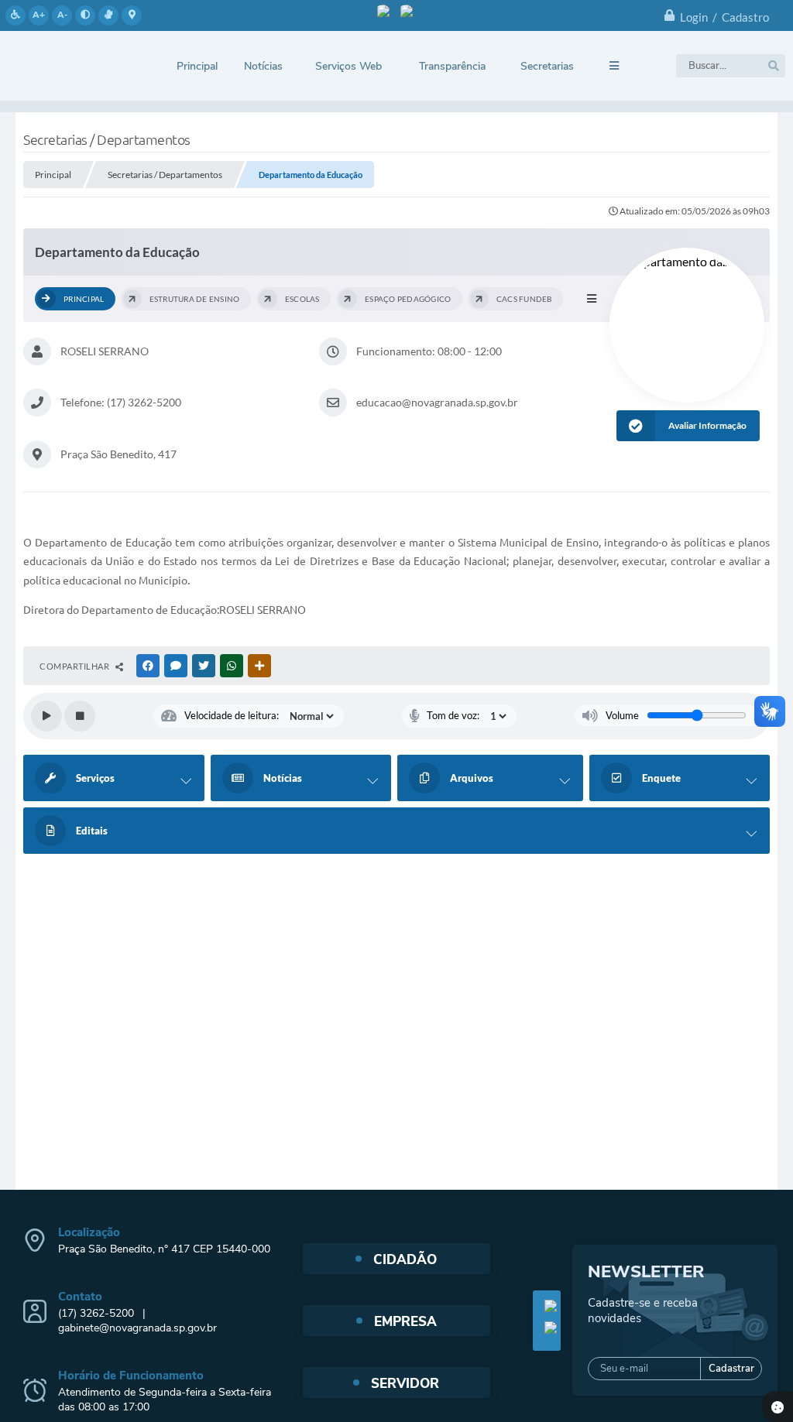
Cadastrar (731, 1369)
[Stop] (79, 716)
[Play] (46, 716)
